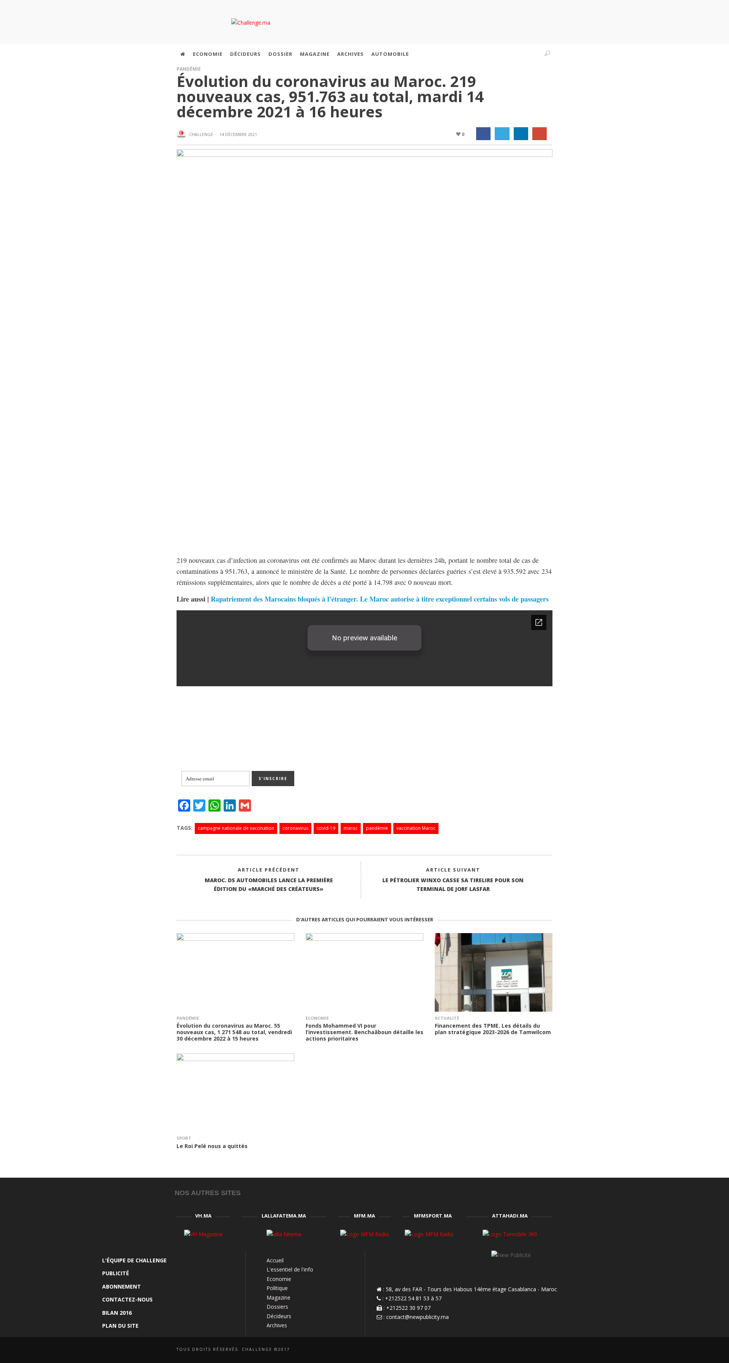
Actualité (447, 1018)
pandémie (377, 828)
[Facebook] (484, 54)
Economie (317, 1018)
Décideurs (279, 1316)
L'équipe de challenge (134, 1260)
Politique (277, 1288)
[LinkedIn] (500, 54)
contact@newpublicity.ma (417, 1316)
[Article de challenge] (182, 135)
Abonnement (121, 1286)
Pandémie (189, 69)
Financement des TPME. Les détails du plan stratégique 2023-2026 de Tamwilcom (493, 1029)
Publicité (115, 1273)
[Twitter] (516, 54)
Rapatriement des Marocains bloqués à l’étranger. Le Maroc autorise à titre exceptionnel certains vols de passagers (380, 599)
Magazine (278, 1297)
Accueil (275, 1260)
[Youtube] (532, 54)
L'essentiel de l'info (290, 1269)
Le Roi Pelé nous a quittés (212, 1146)
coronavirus (295, 828)
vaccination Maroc (416, 828)
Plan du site (120, 1325)
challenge (201, 134)
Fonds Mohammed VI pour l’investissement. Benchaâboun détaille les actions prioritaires (364, 1032)
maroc (351, 828)
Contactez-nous (127, 1299)
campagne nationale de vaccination (236, 828)
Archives (277, 1325)
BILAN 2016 (117, 1312)
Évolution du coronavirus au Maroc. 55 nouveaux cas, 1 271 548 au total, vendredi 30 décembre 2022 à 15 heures (234, 1032)
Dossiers (277, 1306)
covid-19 (326, 828)
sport (184, 1138)
